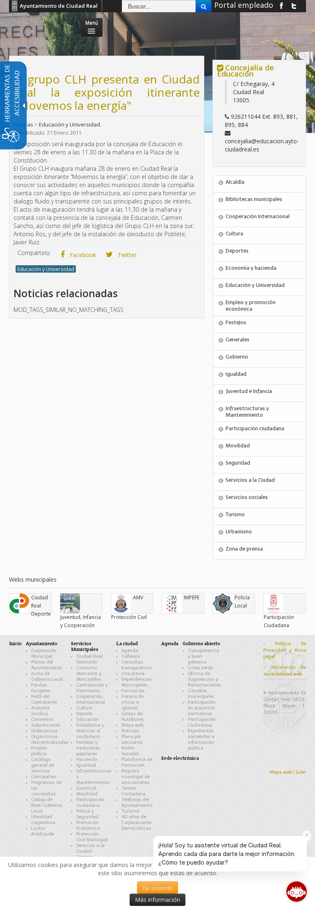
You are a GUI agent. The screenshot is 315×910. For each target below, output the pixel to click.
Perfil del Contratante (44, 699)
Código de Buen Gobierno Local (46, 805)
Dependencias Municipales (136, 682)
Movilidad (238, 446)
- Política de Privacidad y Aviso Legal (284, 650)
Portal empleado (243, 5)
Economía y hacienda (251, 268)
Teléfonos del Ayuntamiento (136, 802)
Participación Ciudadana (202, 722)
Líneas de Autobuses (132, 716)
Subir (300, 772)
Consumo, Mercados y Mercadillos (88, 673)
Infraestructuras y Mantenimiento (247, 411)
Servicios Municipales (84, 646)
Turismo (235, 514)
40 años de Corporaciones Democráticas (136, 822)
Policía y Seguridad (87, 814)
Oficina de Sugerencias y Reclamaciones (204, 679)
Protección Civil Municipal (92, 836)
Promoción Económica (88, 825)
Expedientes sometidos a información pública (201, 739)
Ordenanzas (44, 731)
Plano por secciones (132, 739)
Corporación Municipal (44, 653)
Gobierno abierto (201, 643)
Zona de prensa (244, 549)
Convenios (42, 719)
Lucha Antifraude (42, 831)
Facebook (82, 255)
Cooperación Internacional (258, 216)
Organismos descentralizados (49, 739)
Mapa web (132, 725)
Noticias (130, 731)
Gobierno (237, 357)
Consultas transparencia (136, 665)
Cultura (234, 233)
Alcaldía (235, 182)
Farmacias (133, 690)
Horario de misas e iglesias (132, 702)
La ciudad (127, 643)
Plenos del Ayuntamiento (46, 665)
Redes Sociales (130, 750)
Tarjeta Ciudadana (133, 791)
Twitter (126, 255)
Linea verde (200, 668)
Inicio (15, 643)
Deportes (237, 251)
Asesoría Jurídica (40, 710)
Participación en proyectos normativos (202, 708)
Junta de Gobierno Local (47, 676)
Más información (157, 899)
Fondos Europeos (40, 687)
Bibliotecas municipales (254, 199)
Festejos (236, 322)
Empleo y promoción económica (251, 305)
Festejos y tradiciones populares (88, 748)
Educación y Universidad (45, 269)
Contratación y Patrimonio (92, 687)
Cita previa (132, 673)
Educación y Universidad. (70, 124)
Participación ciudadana (255, 428)
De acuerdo (157, 887)
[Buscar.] (204, 6)
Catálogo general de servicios (42, 765)
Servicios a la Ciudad (250, 480)
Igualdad (236, 374)
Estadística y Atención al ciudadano (90, 731)
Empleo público (39, 750)
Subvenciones (46, 725)
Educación (87, 719)
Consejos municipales (201, 693)
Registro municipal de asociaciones (135, 776)
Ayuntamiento (41, 643)
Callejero (130, 656)
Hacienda (86, 759)
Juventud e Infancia (249, 391)
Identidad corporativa (43, 819)
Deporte (84, 713)
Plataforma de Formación (136, 762)
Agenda (129, 650)
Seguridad (238, 463)
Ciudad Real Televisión (89, 659)
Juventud (86, 788)
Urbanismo (239, 531)
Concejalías (43, 776)
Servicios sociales (247, 497)
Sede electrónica (180, 758)
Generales (237, 339)
